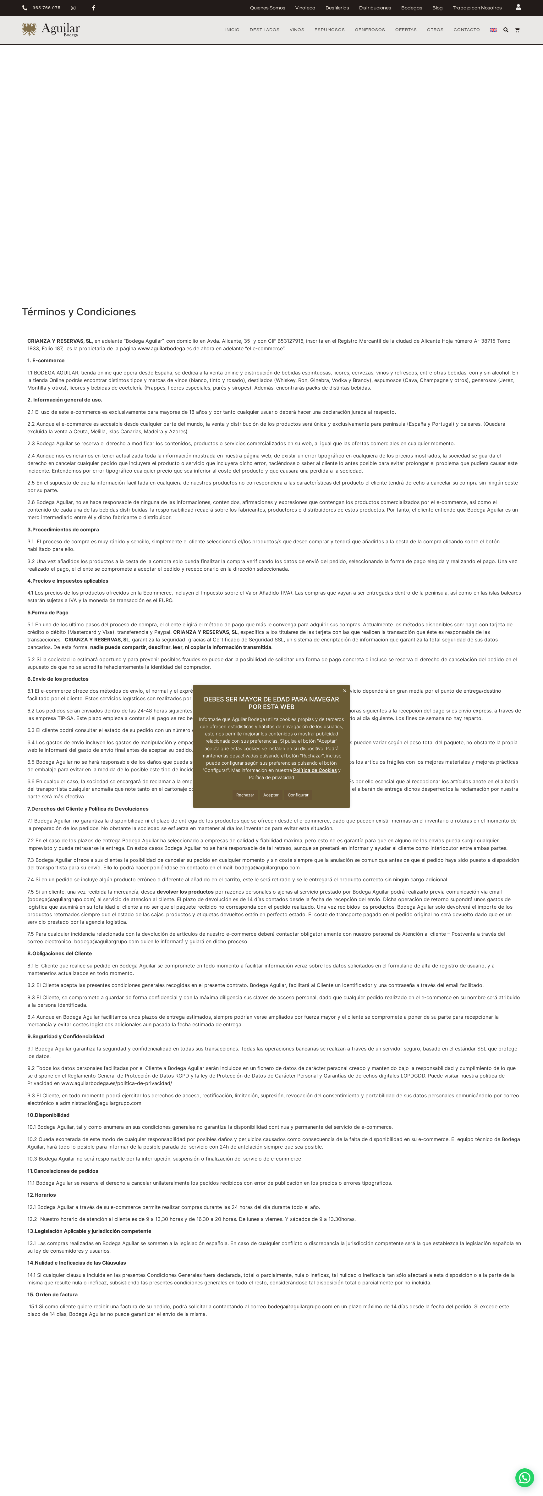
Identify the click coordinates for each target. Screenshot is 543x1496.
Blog (437, 7)
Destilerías (337, 7)
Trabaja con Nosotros (477, 7)
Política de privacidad (271, 777)
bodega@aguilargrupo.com (300, 1306)
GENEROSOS (370, 30)
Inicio (232, 30)
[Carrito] (517, 29)
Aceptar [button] (271, 794)
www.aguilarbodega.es (165, 348)
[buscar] (505, 29)
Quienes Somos (267, 7)
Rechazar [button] (245, 794)
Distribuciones (375, 7)
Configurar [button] (298, 794)
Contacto (467, 30)
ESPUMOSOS (330, 30)
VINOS (297, 30)
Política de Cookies (315, 770)
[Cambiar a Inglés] (493, 29)
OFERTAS (406, 30)
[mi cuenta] (518, 7)
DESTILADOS (265, 30)
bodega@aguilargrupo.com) (62, 899)
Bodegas (411, 7)
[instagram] (75, 7)
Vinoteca (305, 7)
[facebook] (95, 7)
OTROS (435, 30)
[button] (524, 1477)
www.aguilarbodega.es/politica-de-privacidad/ (116, 1083)
